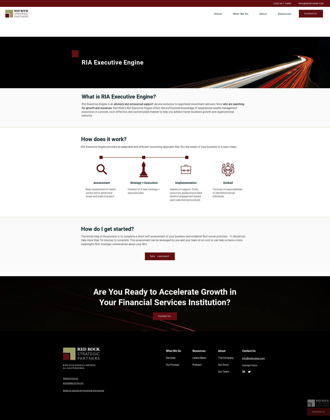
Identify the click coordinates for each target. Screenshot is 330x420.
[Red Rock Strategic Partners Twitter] (249, 371)
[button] (240, 13)
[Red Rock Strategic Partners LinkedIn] (243, 371)
